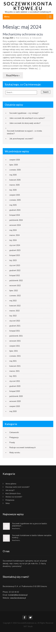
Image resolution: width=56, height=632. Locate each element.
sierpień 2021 (14, 346)
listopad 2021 (14, 331)
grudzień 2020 (14, 386)
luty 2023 (13, 260)
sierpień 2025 (14, 195)
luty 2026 (13, 190)
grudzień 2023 (14, 250)
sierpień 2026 (14, 160)
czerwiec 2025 (15, 200)
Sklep (7, 503)
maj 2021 (13, 361)
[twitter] (30, 617)
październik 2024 (16, 220)
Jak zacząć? (10, 490)
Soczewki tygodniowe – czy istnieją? (24, 113)
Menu (7, 17)
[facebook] (24, 617)
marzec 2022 (14, 311)
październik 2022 (16, 280)
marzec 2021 (14, 371)
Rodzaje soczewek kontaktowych (22, 447)
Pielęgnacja (13, 437)
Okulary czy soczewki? (13, 497)
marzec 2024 (14, 235)
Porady (12, 442)
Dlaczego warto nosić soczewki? (17, 487)
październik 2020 (16, 396)
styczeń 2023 (14, 265)
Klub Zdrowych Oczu (13, 494)
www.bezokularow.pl (18, 598)
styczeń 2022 (14, 321)
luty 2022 (13, 316)
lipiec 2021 (13, 351)
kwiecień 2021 (15, 366)
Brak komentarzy (22, 38)
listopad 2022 (14, 275)
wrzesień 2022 (15, 286)
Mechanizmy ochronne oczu (23, 34)
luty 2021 (13, 376)
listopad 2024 (14, 215)
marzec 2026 (14, 185)
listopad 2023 (14, 255)
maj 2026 (13, 175)
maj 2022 (13, 301)
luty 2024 (13, 240)
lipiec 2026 (13, 165)
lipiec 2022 (13, 291)
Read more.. (16, 528)
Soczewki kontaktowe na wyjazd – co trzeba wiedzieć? (24, 132)
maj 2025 (13, 205)
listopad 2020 (14, 391)
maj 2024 (13, 230)
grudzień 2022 (14, 270)
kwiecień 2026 (15, 180)
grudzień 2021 (14, 326)
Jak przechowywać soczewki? (21, 139)
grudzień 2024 (14, 210)
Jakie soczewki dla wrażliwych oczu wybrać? (27, 118)
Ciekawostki (36, 38)
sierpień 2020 (14, 406)
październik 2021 (16, 336)
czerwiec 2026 (15, 170)
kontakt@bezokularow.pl (17, 595)
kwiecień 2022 (15, 306)
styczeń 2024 (14, 245)
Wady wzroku (14, 453)
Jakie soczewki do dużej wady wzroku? (25, 123)
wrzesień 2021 (15, 341)
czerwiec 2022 (15, 296)
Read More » (13, 75)
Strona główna (10, 484)
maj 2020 (13, 411)
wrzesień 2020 (15, 401)
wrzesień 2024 (15, 225)
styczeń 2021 (14, 381)
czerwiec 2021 (15, 356)
